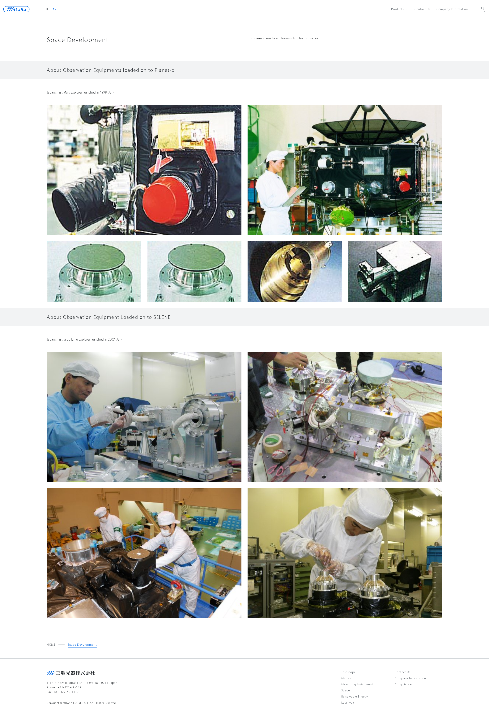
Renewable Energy (354, 696)
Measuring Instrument (357, 684)
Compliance (403, 684)
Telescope (348, 672)
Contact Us (422, 9)
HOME (51, 644)
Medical (346, 678)
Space (345, 690)
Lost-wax (347, 702)
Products (397, 9)
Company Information (452, 9)
